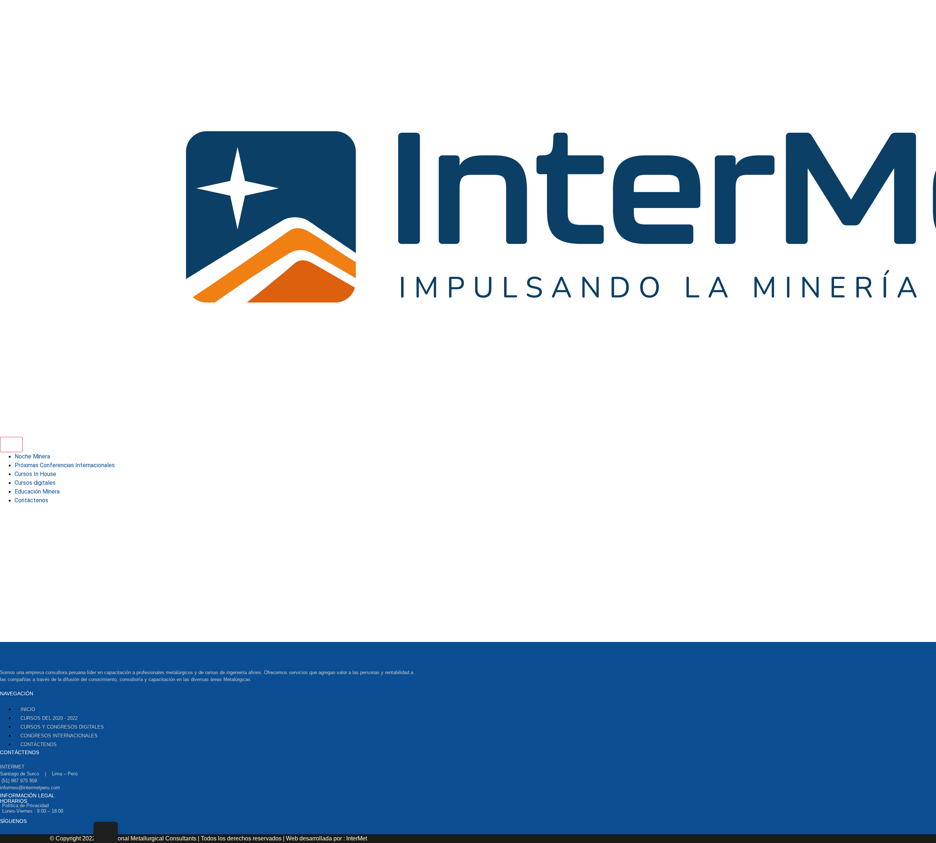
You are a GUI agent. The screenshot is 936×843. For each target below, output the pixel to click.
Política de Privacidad (25, 805)
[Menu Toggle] (11, 444)
